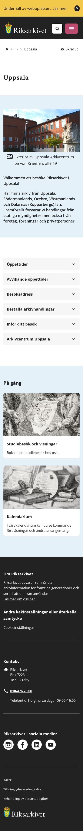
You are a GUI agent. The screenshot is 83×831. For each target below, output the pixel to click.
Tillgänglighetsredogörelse (22, 789)
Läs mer (59, 8)
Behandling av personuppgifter (25, 799)
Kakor (7, 780)
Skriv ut (72, 49)
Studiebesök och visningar (32, 443)
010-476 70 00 (21, 691)
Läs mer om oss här (19, 599)
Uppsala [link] (30, 49)
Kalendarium (19, 516)
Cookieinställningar (18, 627)
